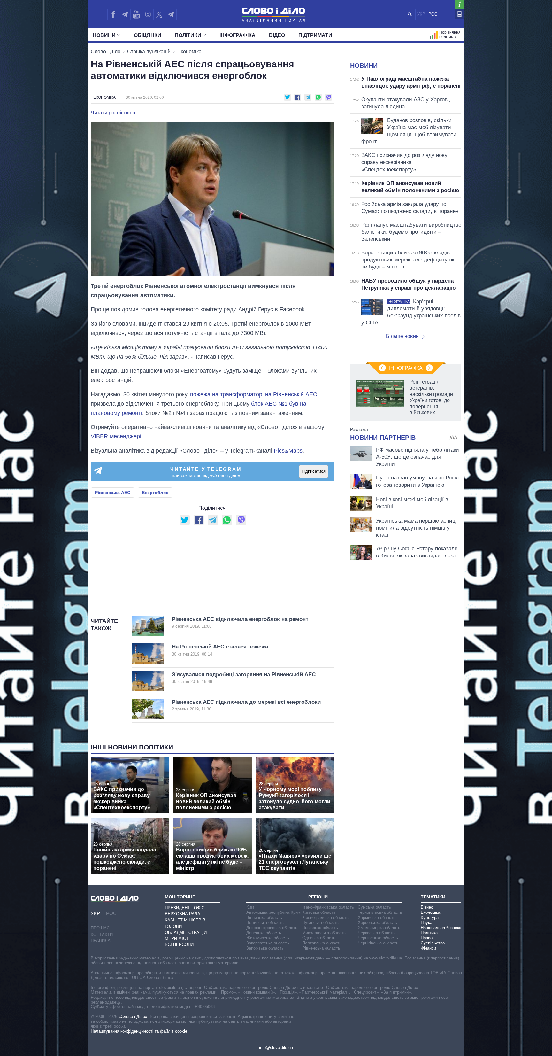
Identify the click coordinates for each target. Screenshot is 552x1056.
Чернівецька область (378, 938)
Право (427, 938)
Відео (277, 35)
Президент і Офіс (184, 907)
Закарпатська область (267, 943)
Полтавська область (321, 943)
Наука (426, 922)
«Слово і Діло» (133, 1016)
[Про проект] (459, 4)
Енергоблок (155, 492)
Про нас (100, 928)
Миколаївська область (324, 932)
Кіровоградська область (325, 917)
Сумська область (374, 907)
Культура (430, 917)
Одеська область (318, 938)
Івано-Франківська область (328, 907)
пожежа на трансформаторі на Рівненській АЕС (253, 394)
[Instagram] (148, 14)
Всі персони (179, 944)
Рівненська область (321, 948)
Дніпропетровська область (271, 927)
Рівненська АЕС (112, 492)
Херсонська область (377, 922)
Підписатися (314, 471)
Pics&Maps (288, 450)
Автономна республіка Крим (273, 912)
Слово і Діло (105, 51)
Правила (101, 940)
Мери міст (176, 938)
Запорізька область (265, 948)
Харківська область (376, 917)
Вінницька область (264, 917)
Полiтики (188, 35)
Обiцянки (147, 35)
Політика (429, 932)
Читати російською (113, 112)
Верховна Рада (182, 914)
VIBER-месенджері (116, 436)
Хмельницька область (379, 927)
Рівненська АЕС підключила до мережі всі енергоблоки (246, 705)
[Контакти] (459, 14)
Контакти (102, 934)
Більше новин (402, 336)
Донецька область (263, 932)
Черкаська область (376, 932)
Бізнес (427, 907)
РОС (432, 14)
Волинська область (265, 922)
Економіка (189, 51)
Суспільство (433, 943)
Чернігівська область (378, 943)
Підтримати (315, 35)
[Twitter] (159, 14)
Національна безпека (441, 927)
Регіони (318, 896)
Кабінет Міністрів (185, 920)
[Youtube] (136, 14)
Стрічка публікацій (149, 51)
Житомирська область (267, 938)
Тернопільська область (380, 912)
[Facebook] (113, 14)
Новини (104, 35)
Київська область (319, 912)
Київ (250, 907)
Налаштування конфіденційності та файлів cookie (139, 1031)
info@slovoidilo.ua (276, 1047)
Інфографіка (237, 35)
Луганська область (320, 922)
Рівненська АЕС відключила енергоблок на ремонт (240, 622)
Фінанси (428, 948)
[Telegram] (124, 14)
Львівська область (320, 927)
